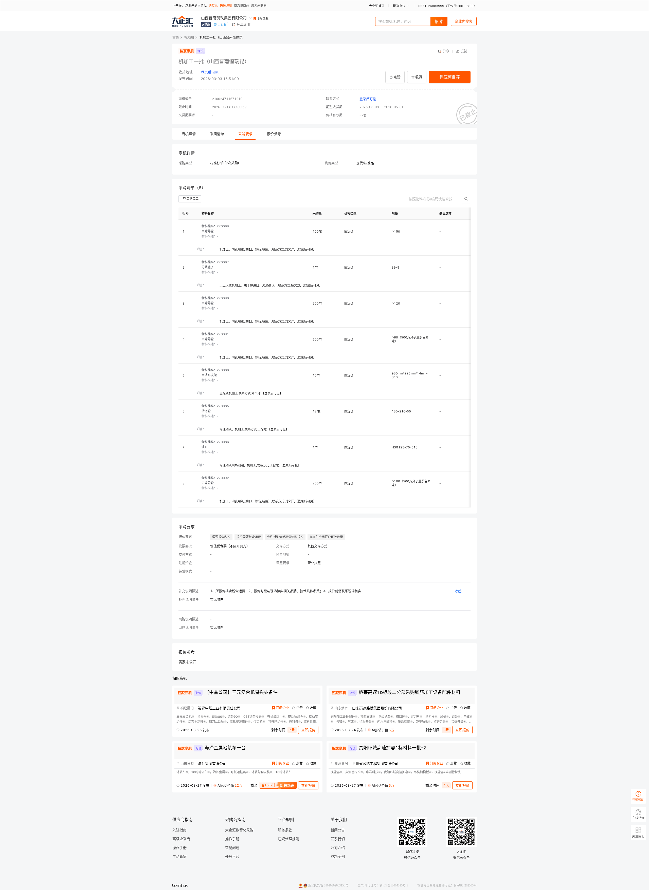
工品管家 (179, 857)
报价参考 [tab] (274, 133)
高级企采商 (181, 839)
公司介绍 (338, 848)
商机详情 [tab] (189, 133)
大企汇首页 (376, 6)
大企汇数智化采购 (239, 830)
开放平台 (232, 857)
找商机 (189, 37)
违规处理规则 (288, 839)
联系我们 (338, 839)
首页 (175, 37)
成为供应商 (241, 5)
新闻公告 (338, 830)
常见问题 (232, 848)
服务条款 (285, 830)
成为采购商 (258, 5)
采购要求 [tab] (245, 133)
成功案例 (338, 857)
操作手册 (179, 848)
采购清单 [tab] (217, 133)
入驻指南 (179, 830)
